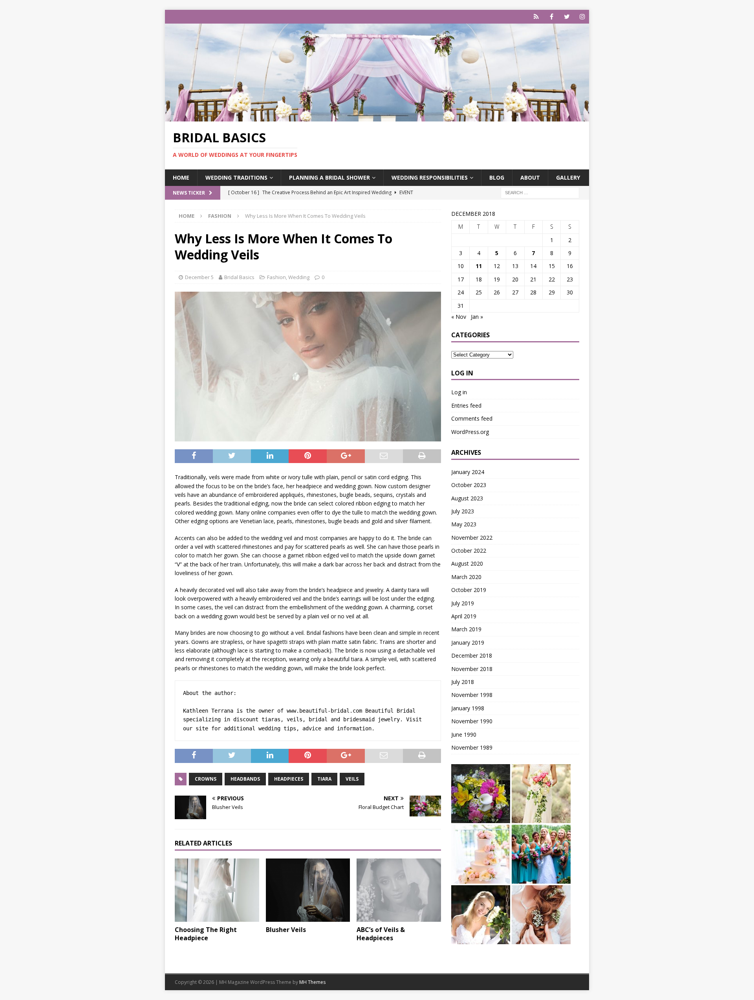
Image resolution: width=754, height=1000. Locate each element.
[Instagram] (582, 17)
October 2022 (468, 550)
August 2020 (467, 563)
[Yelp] (536, 17)
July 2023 (462, 511)
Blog (496, 177)
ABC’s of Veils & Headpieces (381, 933)
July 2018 (462, 682)
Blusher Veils (286, 929)
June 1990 (463, 734)
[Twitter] (567, 17)
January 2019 (467, 642)
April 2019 (463, 616)
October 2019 (468, 590)
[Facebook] (551, 17)
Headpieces (288, 779)
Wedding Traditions (236, 177)
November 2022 (471, 537)
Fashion (276, 277)
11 (479, 266)
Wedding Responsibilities (430, 177)
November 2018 (471, 669)
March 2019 (466, 629)
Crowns (205, 779)
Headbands (245, 779)
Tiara (324, 779)
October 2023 (468, 485)
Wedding (298, 277)
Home (181, 177)
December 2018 (471, 655)
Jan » (477, 316)
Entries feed (466, 405)
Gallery (568, 177)
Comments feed (471, 418)
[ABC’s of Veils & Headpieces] (399, 890)
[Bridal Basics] (377, 117)
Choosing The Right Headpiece (206, 933)
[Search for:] (540, 192)
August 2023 (467, 498)
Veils (352, 779)
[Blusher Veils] (308, 890)
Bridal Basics (239, 277)
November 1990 (471, 721)
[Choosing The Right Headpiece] (217, 890)
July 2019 (462, 603)
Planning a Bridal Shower (329, 177)
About (530, 177)
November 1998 (471, 695)
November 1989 (471, 747)
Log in (459, 392)
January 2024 (467, 472)
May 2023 (463, 524)
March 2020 (466, 577)
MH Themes (312, 982)
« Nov (458, 316)
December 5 (199, 277)
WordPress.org (470, 432)
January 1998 (467, 708)
